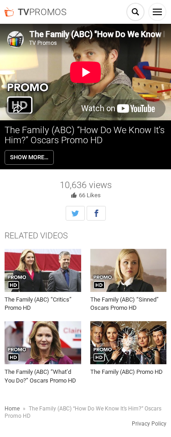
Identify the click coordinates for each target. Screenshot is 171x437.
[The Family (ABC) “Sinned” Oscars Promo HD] (128, 270)
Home (12, 408)
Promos (42, 11)
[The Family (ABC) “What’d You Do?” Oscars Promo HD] (43, 342)
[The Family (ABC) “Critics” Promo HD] (43, 270)
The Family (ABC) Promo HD (126, 371)
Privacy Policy (149, 424)
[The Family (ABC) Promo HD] (128, 342)
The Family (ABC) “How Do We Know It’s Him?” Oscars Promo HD (85, 135)
